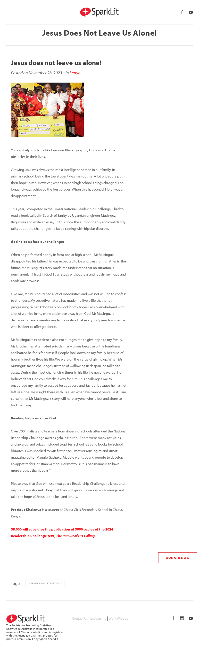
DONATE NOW (178, 557)
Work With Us (118, 618)
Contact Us (80, 618)
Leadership (98, 618)
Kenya (75, 73)
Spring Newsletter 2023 (45, 583)
